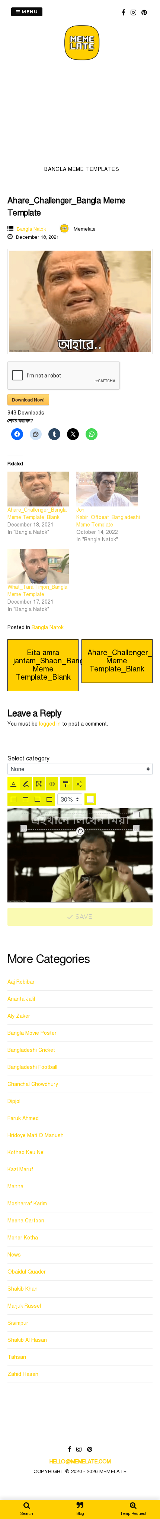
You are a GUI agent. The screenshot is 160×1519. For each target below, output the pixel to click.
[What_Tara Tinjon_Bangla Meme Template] (38, 566)
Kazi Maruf (20, 1169)
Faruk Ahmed (23, 1118)
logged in (50, 724)
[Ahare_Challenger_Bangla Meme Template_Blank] (38, 489)
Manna (15, 1186)
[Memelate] (81, 61)
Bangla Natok (31, 229)
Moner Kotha (22, 1238)
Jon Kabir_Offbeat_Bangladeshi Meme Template (108, 517)
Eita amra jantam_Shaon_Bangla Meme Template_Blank (51, 665)
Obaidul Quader (26, 1272)
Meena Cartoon (25, 1221)
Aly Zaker (18, 1016)
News (14, 1255)
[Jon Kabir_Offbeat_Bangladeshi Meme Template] (107, 489)
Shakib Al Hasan (27, 1340)
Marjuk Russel (24, 1306)
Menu (29, 11)
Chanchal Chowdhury (32, 1084)
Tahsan (16, 1357)
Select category (28, 758)
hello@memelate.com (80, 1462)
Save (83, 916)
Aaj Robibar (21, 982)
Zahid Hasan (22, 1374)
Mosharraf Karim (27, 1204)
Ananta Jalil (21, 999)
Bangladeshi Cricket (31, 1050)
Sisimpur (17, 1323)
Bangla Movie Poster (32, 1033)
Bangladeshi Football (32, 1067)
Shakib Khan (22, 1289)
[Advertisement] (81, 115)
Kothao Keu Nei (26, 1152)
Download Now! (28, 399)
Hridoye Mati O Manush (35, 1135)
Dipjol (13, 1101)
